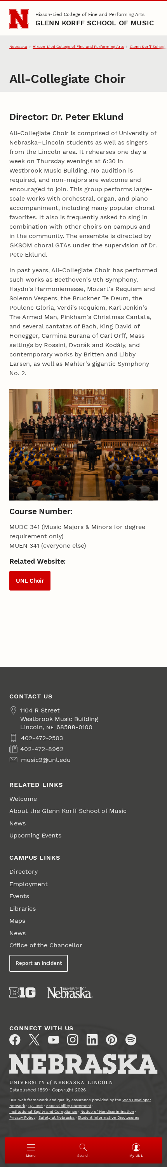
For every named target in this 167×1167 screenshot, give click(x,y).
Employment (28, 884)
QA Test (35, 1106)
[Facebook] (14, 1039)
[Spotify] (130, 1039)
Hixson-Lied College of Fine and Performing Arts (89, 14)
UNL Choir (30, 580)
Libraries (22, 908)
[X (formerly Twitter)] (34, 1039)
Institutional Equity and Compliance (43, 1111)
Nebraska (18, 46)
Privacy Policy (22, 1117)
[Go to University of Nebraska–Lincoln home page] (19, 19)
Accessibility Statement (68, 1106)
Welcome (23, 798)
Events (19, 896)
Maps (17, 920)
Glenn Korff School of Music (94, 23)
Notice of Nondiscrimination (107, 1111)
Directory (23, 871)
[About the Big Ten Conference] (22, 992)
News (17, 823)
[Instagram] (72, 1039)
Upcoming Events (35, 835)
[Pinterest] (111, 1039)
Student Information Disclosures (108, 1117)
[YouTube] (53, 1039)
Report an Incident (39, 963)
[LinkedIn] (92, 1039)
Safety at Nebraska (56, 1117)
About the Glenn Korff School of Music (68, 810)
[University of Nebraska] (70, 992)
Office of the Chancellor (45, 945)
